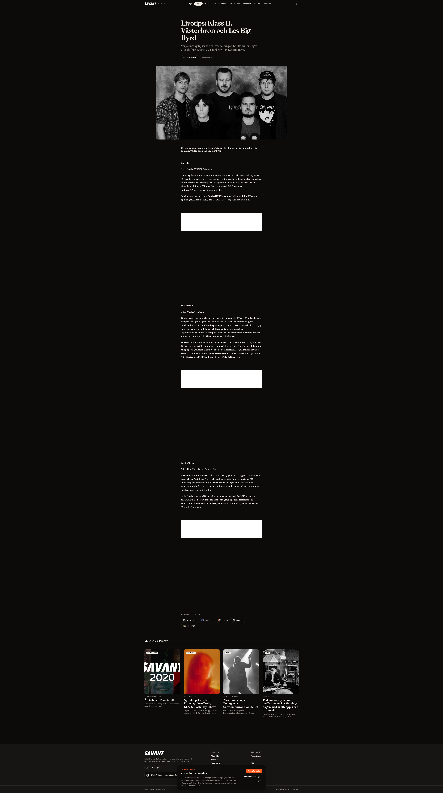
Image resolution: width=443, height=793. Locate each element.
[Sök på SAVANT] (291, 4)
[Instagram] (146, 768)
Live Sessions (234, 4)
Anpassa (259, 781)
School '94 (191, 626)
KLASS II (225, 620)
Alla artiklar (215, 756)
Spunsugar (240, 620)
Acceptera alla (254, 771)
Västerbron (209, 620)
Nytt (190, 4)
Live (183, 16)
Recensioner (220, 4)
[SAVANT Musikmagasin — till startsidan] (154, 753)
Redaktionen (191, 58)
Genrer (257, 4)
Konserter (247, 4)
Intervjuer (208, 4)
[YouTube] (158, 768)
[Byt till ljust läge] (296, 4)
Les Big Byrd (191, 620)
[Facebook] (152, 768)
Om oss (254, 759)
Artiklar (198, 4)
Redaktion (267, 4)
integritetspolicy (194, 785)
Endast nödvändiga (252, 777)
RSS (252, 763)
